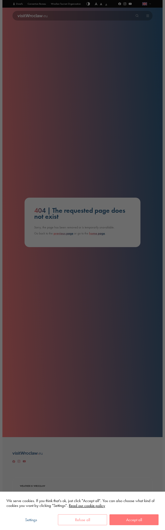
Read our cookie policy (87, 505)
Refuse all (82, 519)
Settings (31, 519)
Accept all (134, 519)
